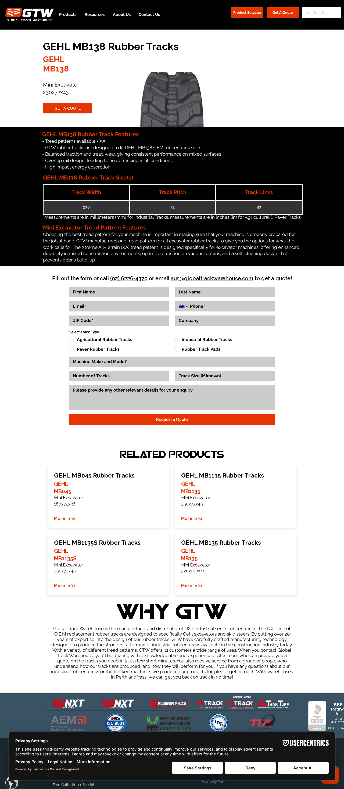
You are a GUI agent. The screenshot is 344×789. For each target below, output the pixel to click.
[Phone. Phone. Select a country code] (184, 306)
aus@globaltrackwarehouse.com (212, 278)
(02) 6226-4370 (129, 278)
